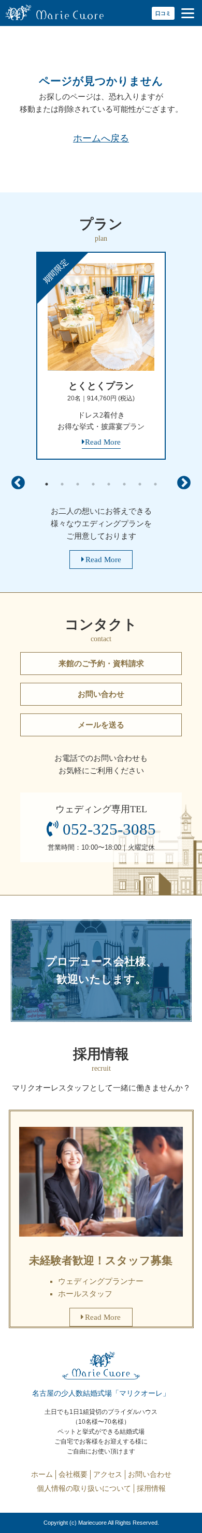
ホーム (42, 1474)
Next (184, 483)
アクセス (107, 1474)
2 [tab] (62, 484)
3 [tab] (78, 484)
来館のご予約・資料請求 (101, 663)
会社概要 (73, 1474)
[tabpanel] (101, 359)
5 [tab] (109, 484)
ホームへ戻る (101, 138)
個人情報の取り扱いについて (84, 1488)
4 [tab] (93, 484)
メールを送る (101, 725)
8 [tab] (155, 484)
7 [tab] (140, 484)
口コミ (163, 13)
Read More (103, 559)
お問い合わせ (101, 694)
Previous (18, 483)
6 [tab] (124, 484)
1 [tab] (46, 484)
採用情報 (151, 1488)
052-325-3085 (109, 829)
